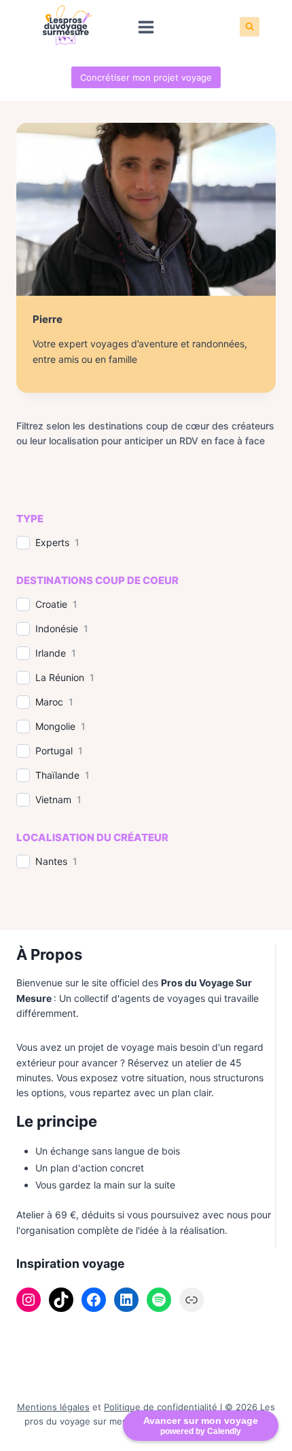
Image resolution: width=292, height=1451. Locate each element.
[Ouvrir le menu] (146, 26)
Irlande (50, 653)
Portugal (54, 750)
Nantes (51, 861)
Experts (52, 542)
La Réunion (59, 677)
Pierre (47, 319)
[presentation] (146, 209)
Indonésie (56, 628)
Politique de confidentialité (160, 1406)
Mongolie (55, 726)
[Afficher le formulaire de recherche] (249, 27)
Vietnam (53, 799)
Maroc (49, 702)
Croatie (51, 604)
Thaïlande (57, 775)
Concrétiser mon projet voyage (146, 77)
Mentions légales (53, 1406)
